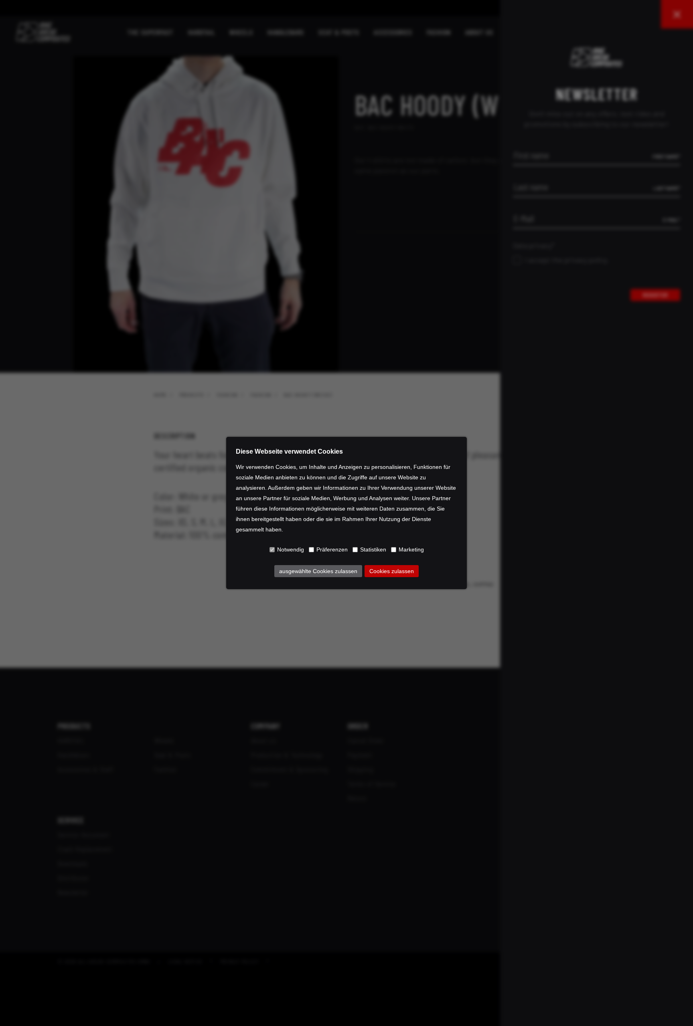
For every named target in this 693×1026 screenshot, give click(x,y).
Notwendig (290, 549)
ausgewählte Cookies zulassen (318, 571)
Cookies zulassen (391, 571)
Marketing (411, 549)
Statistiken (373, 549)
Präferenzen (332, 549)
